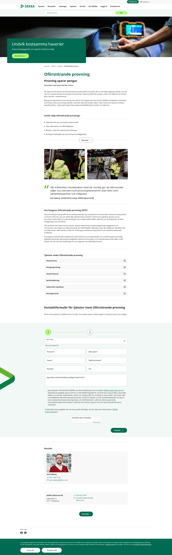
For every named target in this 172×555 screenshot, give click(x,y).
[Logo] (28, 6)
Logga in (103, 6)
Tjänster (41, 6)
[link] (145, 1)
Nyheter (73, 6)
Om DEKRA (93, 6)
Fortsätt (117, 430)
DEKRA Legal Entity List (112, 390)
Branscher (52, 6)
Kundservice (115, 6)
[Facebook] (21, 532)
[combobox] (86, 341)
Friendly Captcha (96, 422)
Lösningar (63, 6)
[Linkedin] (25, 532)
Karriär (82, 6)
